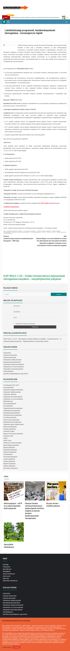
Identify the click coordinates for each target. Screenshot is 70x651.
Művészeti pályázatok (10, 427)
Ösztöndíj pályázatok (9, 403)
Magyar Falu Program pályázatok (13, 433)
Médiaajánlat (6, 571)
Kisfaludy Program (9, 431)
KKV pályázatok (8, 406)
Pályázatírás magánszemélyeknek (13, 364)
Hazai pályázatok (8, 387)
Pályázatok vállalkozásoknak (12, 392)
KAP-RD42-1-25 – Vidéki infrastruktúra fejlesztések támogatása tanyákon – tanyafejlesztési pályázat (34, 277)
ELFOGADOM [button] (16, 647)
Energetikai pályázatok (10, 450)
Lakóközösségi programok (44, 231)
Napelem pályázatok (9, 463)
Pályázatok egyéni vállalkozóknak (13, 424)
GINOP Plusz (7, 440)
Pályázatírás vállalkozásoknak (12, 360)
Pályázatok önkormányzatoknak (12, 397)
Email (15, 317)
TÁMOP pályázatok (61, 232)
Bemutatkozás (7, 569)
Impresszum (6, 576)
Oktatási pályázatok (9, 466)
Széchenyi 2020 (8, 436)
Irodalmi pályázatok (9, 459)
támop (44, 232)
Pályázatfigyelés (8, 371)
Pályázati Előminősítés (10, 355)
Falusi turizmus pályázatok (11, 420)
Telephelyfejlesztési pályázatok (13, 408)
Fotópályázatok (8, 454)
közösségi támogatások (30, 231)
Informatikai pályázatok (10, 457)
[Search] (66, 21)
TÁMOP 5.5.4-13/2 (51, 232)
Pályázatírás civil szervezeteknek (13, 367)
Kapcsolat (6, 578)
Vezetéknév (17, 311)
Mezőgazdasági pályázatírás (12, 362)
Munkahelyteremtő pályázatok (12, 422)
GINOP (5, 438)
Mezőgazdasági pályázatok (11, 413)
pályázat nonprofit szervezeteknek (20, 232)
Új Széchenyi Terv (8, 233)
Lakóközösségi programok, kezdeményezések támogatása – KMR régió (18, 238)
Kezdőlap (6, 564)
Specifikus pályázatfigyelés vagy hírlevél (15, 373)
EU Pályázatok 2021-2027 (11, 385)
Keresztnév (17, 306)
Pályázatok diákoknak (9, 394)
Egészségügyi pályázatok (11, 445)
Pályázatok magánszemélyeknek (13, 390)
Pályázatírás (7, 353)
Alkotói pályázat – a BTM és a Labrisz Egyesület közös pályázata (13, 505)
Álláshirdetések (8, 401)
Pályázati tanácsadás (9, 357)
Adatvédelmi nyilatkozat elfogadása (25, 323)
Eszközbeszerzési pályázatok (12, 415)
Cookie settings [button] (7, 647)
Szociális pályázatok (36, 232)
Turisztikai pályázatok (9, 417)
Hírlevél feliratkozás (9, 574)
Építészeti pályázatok (9, 452)
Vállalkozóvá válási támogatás (12, 443)
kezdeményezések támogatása (14, 231)
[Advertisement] (35, 261)
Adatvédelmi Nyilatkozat (10, 580)
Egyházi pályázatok (9, 447)
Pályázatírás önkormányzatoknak (13, 369)
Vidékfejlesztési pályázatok (11, 410)
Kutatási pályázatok (9, 461)
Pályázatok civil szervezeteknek (13, 399)
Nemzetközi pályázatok (10, 468)
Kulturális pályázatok (9, 429)
